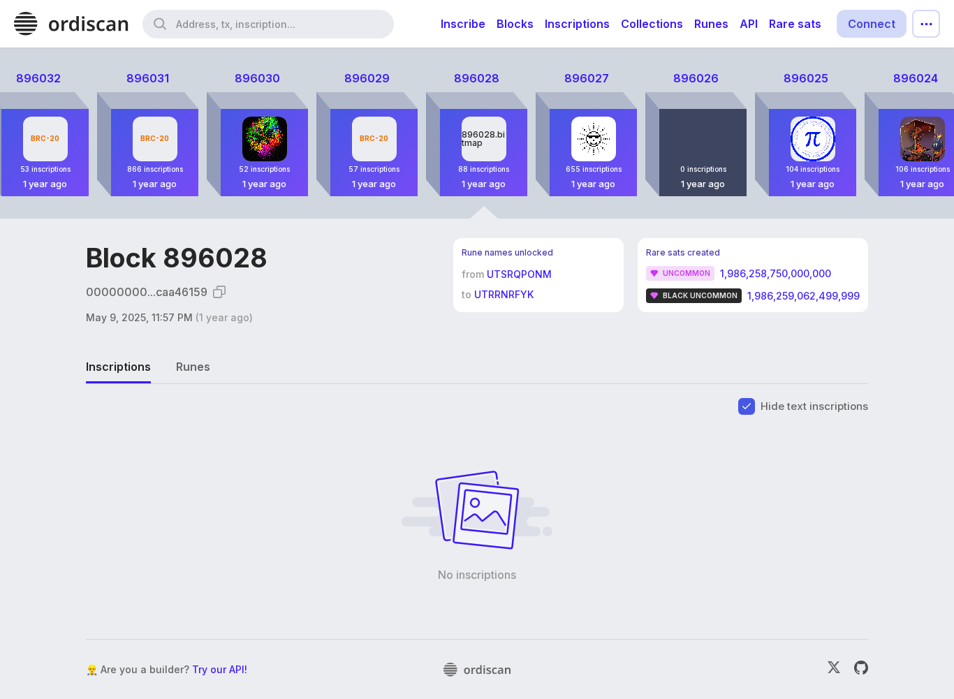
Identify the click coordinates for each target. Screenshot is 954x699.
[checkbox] (746, 406)
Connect (871, 24)
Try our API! (219, 669)
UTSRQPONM (519, 274)
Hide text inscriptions (814, 406)
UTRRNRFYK (504, 294)
